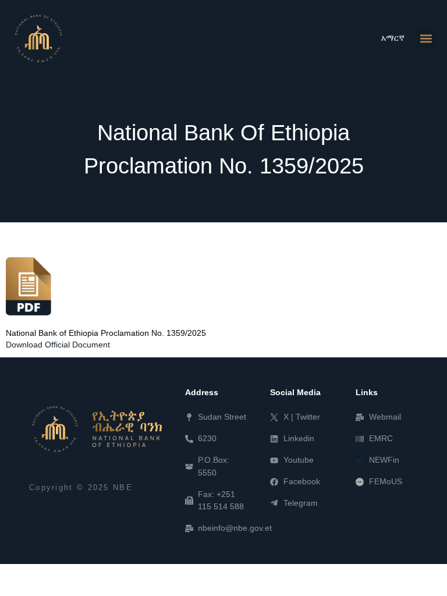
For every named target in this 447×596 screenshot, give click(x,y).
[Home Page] (38, 38)
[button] (425, 38)
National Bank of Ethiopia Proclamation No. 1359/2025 (106, 333)
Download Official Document (58, 344)
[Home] (95, 428)
